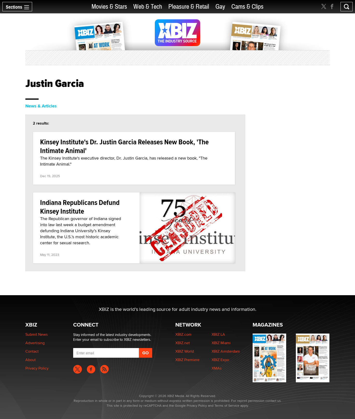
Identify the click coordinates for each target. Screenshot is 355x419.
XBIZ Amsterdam (226, 351)
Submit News (36, 334)
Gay (220, 6)
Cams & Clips (247, 6)
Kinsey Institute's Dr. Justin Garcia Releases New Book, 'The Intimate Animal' (124, 146)
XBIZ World (184, 351)
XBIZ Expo (220, 360)
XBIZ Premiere (187, 360)
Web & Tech (147, 6)
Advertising (35, 343)
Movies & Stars (109, 6)
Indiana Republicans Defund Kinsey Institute (80, 206)
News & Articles (41, 106)
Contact (32, 351)
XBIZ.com (183, 334)
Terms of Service (226, 405)
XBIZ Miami (221, 343)
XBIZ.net (182, 343)
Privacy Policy (37, 368)
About (30, 360)
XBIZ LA (218, 334)
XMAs (216, 368)
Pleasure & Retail (188, 6)
